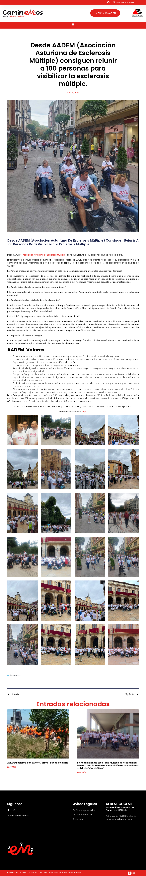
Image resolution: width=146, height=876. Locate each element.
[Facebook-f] (8, 810)
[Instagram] (113, 2)
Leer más (11, 767)
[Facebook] (108, 2)
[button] (73, 24)
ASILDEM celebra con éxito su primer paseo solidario (37, 762)
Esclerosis (15, 675)
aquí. (84, 411)
